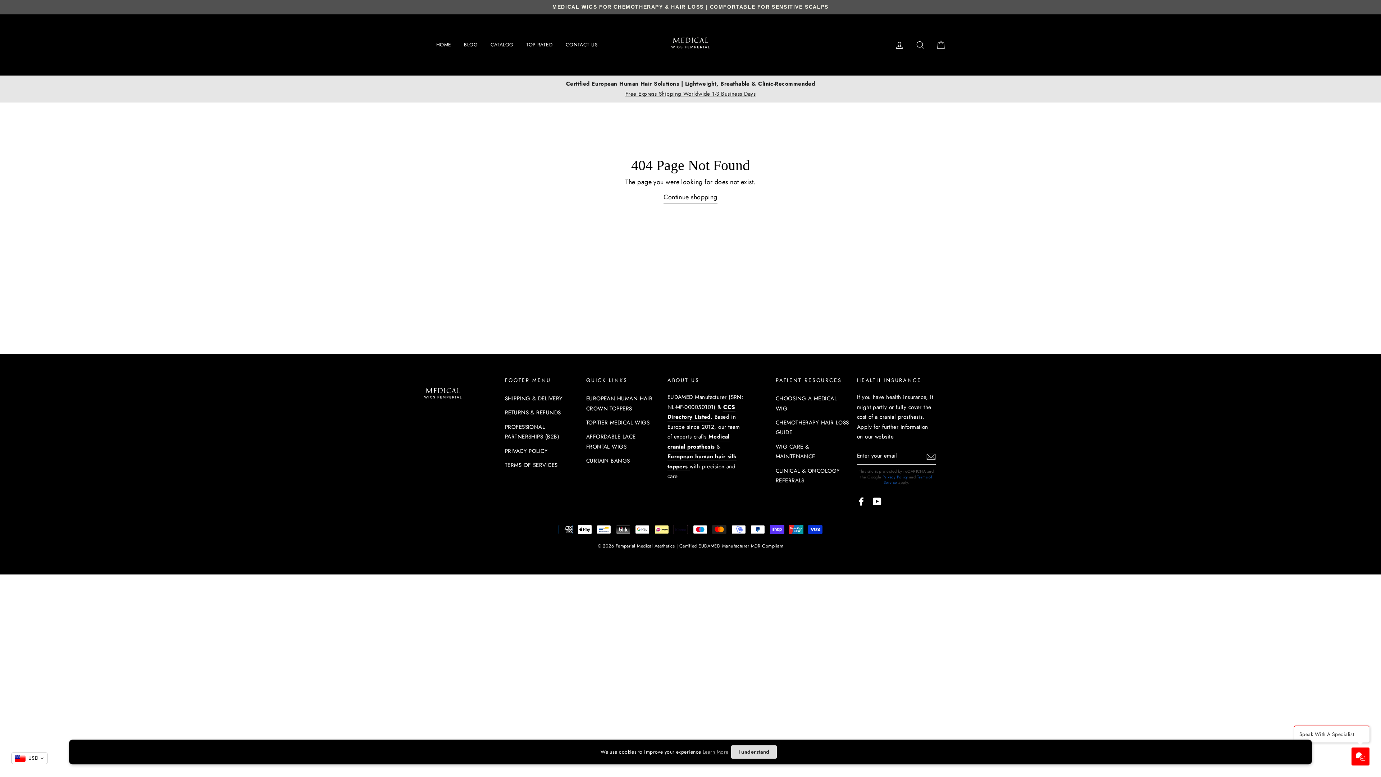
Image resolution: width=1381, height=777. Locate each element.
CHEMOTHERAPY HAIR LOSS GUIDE (812, 428)
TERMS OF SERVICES (531, 465)
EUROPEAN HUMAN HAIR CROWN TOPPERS (619, 404)
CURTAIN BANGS (608, 461)
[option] (690, 89)
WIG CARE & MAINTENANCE (795, 452)
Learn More (716, 751)
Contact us (582, 44)
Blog (471, 44)
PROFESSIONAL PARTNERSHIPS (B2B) (532, 432)
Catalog (502, 44)
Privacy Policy (895, 477)
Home (443, 44)
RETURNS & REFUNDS (533, 413)
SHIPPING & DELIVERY (534, 399)
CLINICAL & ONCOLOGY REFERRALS (808, 476)
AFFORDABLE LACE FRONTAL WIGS (611, 442)
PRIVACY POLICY (526, 451)
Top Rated (539, 44)
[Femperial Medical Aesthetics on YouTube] (877, 501)
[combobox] (29, 758)
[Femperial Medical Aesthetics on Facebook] (861, 501)
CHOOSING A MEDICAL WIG (806, 404)
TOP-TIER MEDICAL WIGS (618, 423)
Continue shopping (690, 197)
